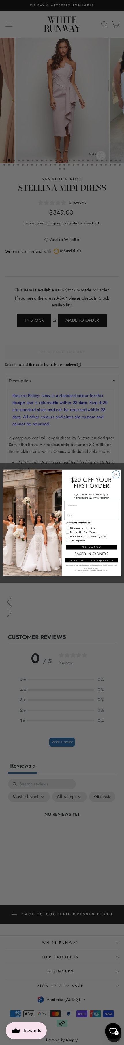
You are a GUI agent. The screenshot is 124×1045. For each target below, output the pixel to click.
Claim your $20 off (91, 547)
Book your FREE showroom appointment (91, 560)
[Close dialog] (116, 474)
